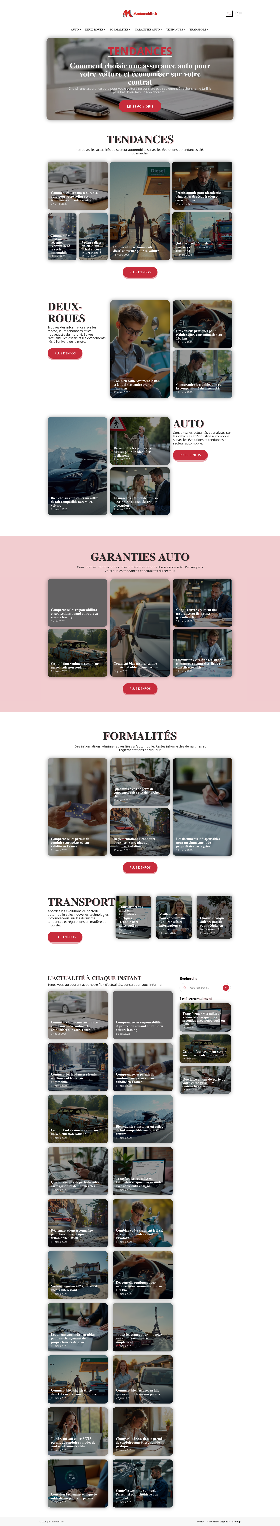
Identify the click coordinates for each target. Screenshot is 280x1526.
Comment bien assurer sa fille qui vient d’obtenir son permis (136, 665)
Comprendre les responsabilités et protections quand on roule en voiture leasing (74, 613)
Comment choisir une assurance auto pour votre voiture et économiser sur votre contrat (140, 73)
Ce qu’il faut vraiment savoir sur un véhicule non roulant (75, 665)
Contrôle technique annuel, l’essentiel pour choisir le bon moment (137, 1494)
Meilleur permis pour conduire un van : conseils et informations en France (172, 921)
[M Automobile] (140, 13)
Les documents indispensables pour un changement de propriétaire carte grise (198, 842)
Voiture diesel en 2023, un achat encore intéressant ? (92, 247)
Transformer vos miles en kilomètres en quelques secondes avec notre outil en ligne (131, 917)
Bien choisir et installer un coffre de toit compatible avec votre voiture (74, 501)
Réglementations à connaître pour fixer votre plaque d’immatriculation (134, 842)
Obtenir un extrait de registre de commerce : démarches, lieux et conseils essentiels (199, 663)
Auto (188, 423)
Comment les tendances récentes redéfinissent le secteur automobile (60, 244)
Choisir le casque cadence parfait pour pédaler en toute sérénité (212, 923)
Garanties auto (140, 556)
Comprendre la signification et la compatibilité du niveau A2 (198, 386)
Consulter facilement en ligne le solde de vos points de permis (74, 1496)
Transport (81, 901)
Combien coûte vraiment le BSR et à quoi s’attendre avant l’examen (137, 384)
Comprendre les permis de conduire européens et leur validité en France (70, 842)
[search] (229, 13)
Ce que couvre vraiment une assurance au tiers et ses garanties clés (196, 613)
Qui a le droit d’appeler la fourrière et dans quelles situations (194, 247)
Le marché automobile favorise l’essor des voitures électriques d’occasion (136, 501)
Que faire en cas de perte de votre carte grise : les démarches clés (137, 792)
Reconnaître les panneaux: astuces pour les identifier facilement (133, 451)
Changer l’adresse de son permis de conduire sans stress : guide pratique (139, 1442)
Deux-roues (66, 312)
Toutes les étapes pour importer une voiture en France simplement (139, 1338)
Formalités (140, 735)
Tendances (140, 51)
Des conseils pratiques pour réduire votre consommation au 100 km (199, 334)
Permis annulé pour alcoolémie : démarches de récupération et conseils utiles (199, 196)
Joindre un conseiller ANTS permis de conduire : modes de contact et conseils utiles (73, 1442)
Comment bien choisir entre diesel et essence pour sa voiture (136, 248)
